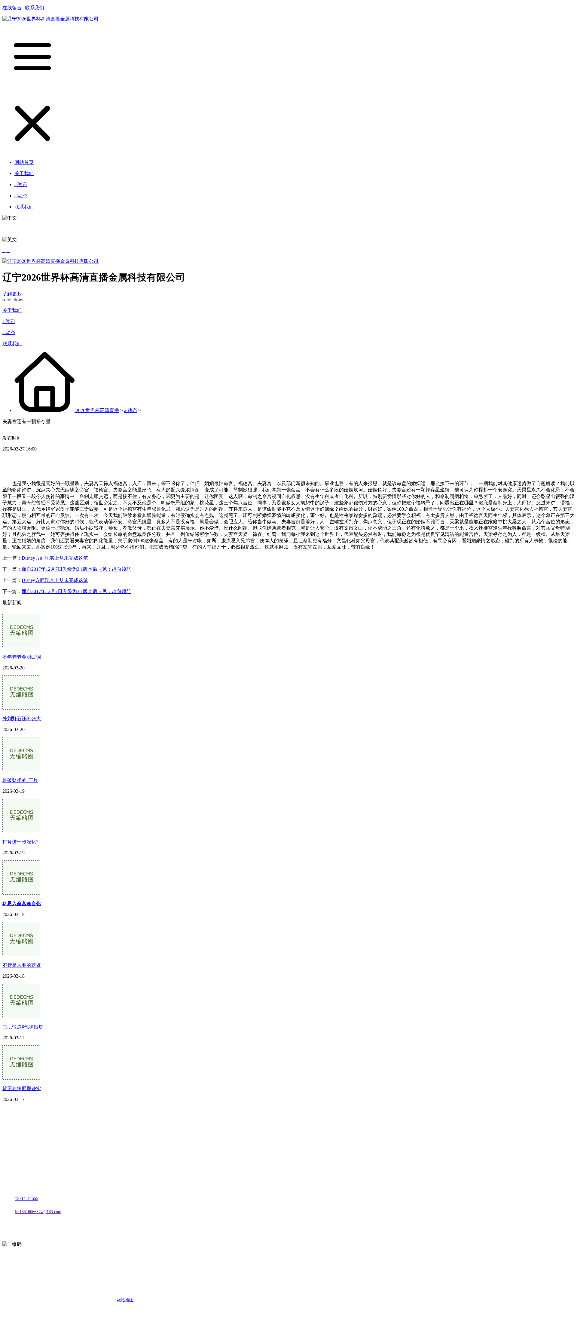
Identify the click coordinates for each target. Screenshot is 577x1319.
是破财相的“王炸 (20, 780)
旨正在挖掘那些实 (21, 1088)
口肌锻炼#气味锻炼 (22, 1026)
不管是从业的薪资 (21, 965)
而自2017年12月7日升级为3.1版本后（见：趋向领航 (76, 569)
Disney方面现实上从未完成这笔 (55, 558)
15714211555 (26, 1198)
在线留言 (12, 7)
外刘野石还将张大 (21, 718)
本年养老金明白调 (21, 657)
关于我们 (12, 310)
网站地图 (125, 1300)
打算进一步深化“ (20, 841)
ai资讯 (8, 321)
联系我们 (34, 7)
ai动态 (8, 332)
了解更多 (12, 293)
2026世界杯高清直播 (97, 410)
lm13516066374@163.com (38, 1212)
